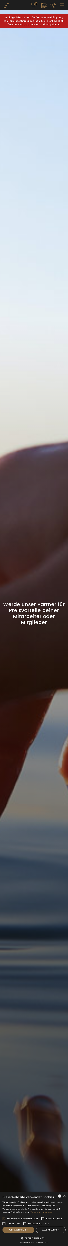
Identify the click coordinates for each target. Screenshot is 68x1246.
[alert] (34, 1219)
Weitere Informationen (41, 1212)
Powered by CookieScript (34, 1242)
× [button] (64, 1196)
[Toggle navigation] (62, 5)
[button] (4, 1218)
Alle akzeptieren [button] (18, 1229)
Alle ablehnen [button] (50, 1229)
